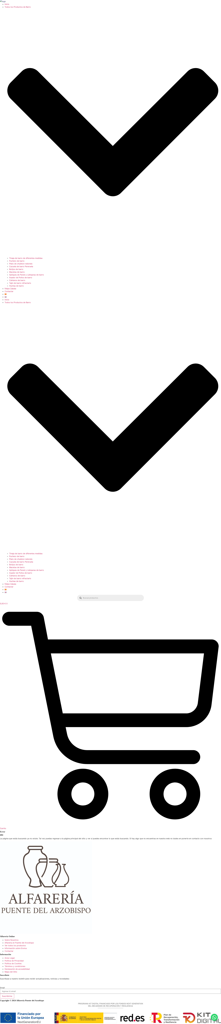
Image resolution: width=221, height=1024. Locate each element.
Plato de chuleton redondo (20, 264)
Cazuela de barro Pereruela (21, 266)
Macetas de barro (17, 272)
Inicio (7, 4)
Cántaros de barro (17, 280)
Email (2, 988)
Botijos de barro (16, 269)
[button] (214, 1017)
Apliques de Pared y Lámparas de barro (26, 275)
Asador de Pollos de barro (20, 277)
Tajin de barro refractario (20, 283)
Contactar (9, 291)
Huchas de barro (16, 286)
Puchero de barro (16, 261)
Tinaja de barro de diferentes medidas (25, 258)
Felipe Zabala (10, 288)
